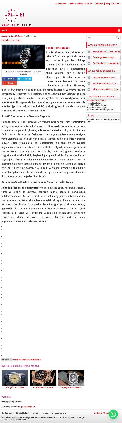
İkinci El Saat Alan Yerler (96, 101)
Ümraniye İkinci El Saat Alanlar (100, 58)
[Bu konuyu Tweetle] (24, 79)
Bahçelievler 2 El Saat (43, 387)
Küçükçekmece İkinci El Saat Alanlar (102, 90)
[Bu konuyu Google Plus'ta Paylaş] (9, 83)
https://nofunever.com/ (5, 316)
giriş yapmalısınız (28, 407)
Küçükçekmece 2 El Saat (71, 387)
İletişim (99, 4)
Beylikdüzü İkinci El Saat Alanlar (100, 78)
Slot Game (4, 282)
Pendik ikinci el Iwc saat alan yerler (26, 360)
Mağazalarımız (113, 4)
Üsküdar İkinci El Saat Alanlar (106, 63)
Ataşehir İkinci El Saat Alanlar (106, 52)
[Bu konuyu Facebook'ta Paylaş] (9, 79)
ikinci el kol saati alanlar (80, 4)
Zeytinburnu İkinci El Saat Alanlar (101, 84)
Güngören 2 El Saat (15, 387)
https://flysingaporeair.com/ (6, 333)
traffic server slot (5, 231)
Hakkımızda (60, 4)
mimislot (4, 248)
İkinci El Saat (16, 36)
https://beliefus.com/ (5, 299)
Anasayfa (5, 36)
